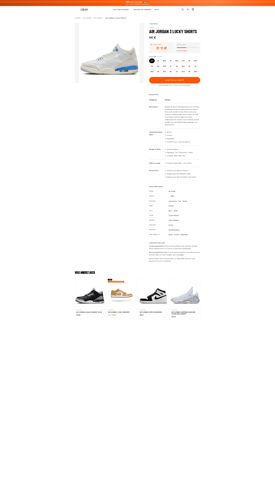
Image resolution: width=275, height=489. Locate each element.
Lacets (171, 225)
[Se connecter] (188, 9)
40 (158, 66)
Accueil (78, 18)
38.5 (195, 61)
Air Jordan (87, 18)
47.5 (183, 72)
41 (170, 66)
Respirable (184, 235)
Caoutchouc (173, 201)
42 (177, 66)
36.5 (176, 61)
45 (158, 72)
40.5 (164, 66)
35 (158, 61)
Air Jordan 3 (98, 18)
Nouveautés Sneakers (142, 9)
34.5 (151, 61)
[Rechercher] (182, 9)
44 (195, 66)
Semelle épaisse (174, 230)
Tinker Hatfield (173, 220)
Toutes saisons (174, 215)
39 (152, 66)
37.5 (183, 61)
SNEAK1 (146, 2)
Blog (157, 9)
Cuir (179, 201)
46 (171, 72)
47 (177, 72)
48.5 (195, 72)
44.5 (152, 72)
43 (189, 66)
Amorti (171, 235)
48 (189, 72)
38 (189, 61)
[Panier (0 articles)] (193, 9)
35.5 (164, 61)
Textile (184, 201)
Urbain (175, 211)
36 (171, 61)
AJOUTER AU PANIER (174, 80)
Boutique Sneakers (121, 9)
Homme (171, 206)
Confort (177, 235)
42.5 (183, 66)
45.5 (164, 72)
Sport (170, 211)
